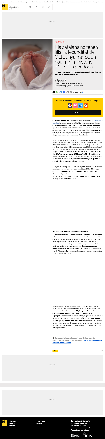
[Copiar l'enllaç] (71, 92)
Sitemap (40, 423)
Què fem (12, 423)
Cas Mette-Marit (86, 2)
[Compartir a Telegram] (60, 92)
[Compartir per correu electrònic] (67, 92)
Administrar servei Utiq (80, 430)
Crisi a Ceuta (34, 2)
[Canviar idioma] (43, 7)
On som (12, 425)
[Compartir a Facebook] (64, 92)
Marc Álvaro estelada (73, 2)
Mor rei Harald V (44, 2)
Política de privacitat (79, 423)
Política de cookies (78, 425)
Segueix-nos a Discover (9, 2)
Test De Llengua (23, 2)
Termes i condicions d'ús (80, 421)
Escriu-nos (41, 421)
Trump (95, 2)
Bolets (55, 350)
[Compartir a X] (53, 92)
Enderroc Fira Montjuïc (57, 2)
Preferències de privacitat (81, 428)
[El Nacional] (5, 7)
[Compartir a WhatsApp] (57, 92)
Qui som (12, 421)
